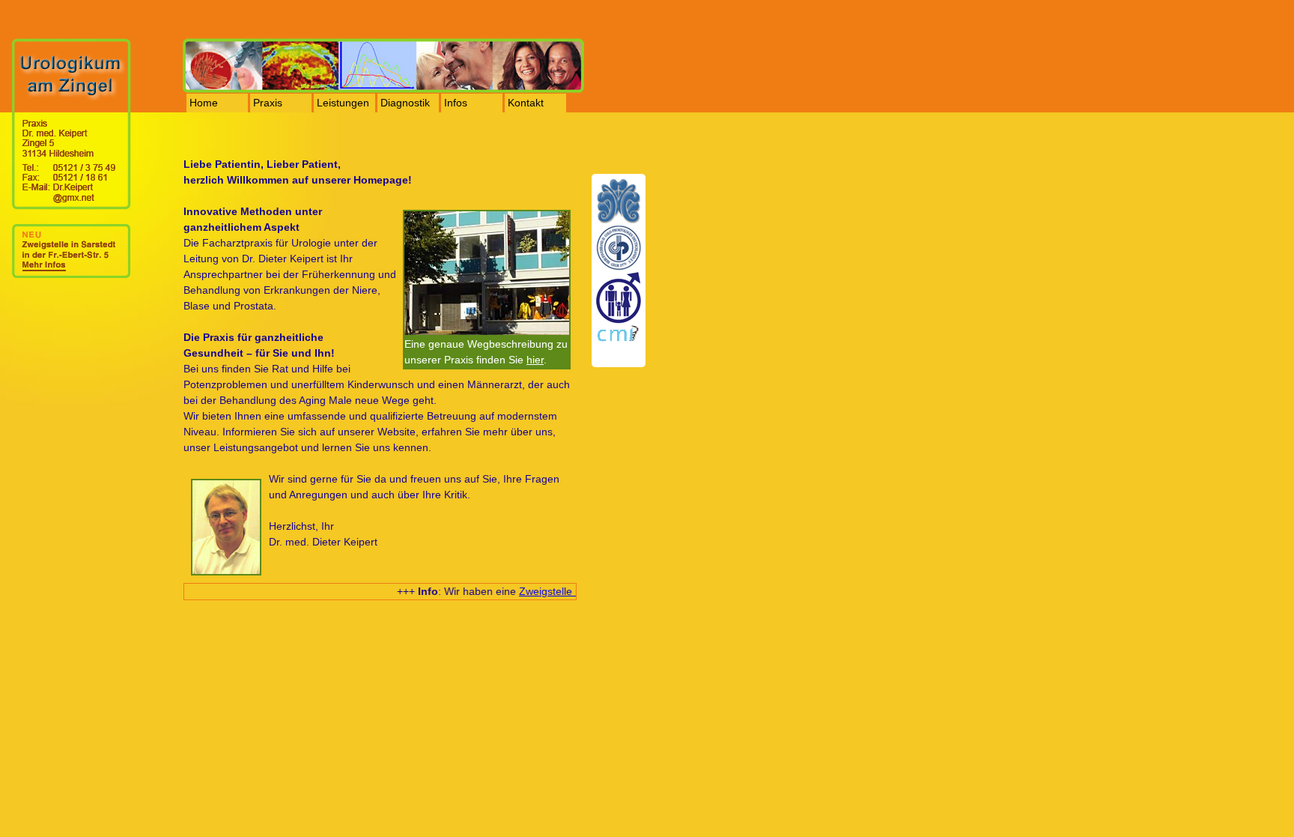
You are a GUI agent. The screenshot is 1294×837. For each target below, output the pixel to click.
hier (535, 360)
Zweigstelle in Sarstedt (566, 591)
